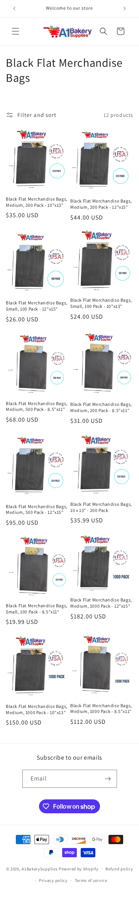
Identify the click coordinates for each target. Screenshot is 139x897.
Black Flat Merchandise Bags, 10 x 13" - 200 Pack (101, 507)
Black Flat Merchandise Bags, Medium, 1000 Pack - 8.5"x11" (101, 709)
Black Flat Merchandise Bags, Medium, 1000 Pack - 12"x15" (101, 603)
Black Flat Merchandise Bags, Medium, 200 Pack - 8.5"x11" (101, 407)
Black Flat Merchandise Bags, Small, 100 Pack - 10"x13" (101, 303)
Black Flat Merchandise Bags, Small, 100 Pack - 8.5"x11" (37, 609)
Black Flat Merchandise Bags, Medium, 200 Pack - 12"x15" (101, 204)
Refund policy (119, 869)
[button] (15, 31)
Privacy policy (53, 880)
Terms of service (91, 880)
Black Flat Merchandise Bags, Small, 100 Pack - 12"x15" (37, 306)
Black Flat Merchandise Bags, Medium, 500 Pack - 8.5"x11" (37, 406)
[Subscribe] (108, 779)
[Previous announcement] (14, 8)
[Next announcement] (124, 8)
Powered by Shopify (78, 868)
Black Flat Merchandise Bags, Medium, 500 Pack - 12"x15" (37, 509)
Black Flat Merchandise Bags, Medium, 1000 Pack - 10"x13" (37, 709)
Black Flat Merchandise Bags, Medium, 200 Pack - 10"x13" (37, 202)
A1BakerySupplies (40, 868)
